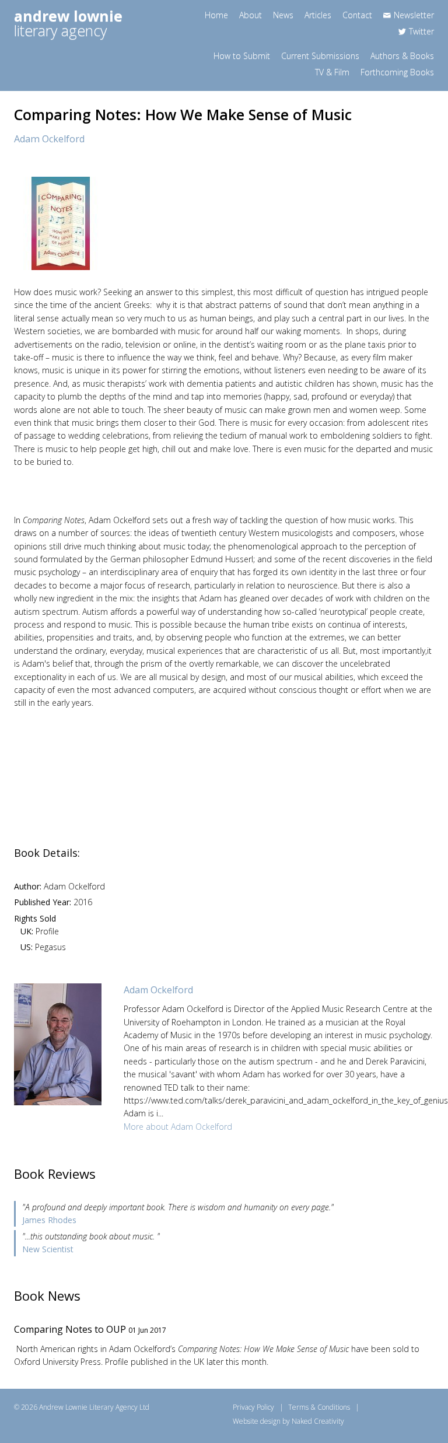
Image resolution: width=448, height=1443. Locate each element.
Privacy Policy (253, 1407)
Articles (317, 14)
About (250, 14)
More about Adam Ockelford (178, 1126)
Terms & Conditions (319, 1407)
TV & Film (332, 72)
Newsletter (414, 14)
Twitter (421, 31)
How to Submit (242, 55)
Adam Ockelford (49, 138)
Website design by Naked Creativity (288, 1421)
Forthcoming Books (397, 72)
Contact (357, 14)
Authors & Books (402, 55)
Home (216, 14)
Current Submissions (320, 55)
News (283, 14)
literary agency (68, 23)
